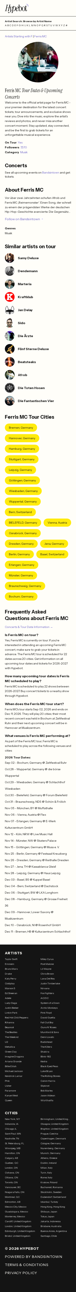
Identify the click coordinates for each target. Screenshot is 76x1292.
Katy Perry (10, 978)
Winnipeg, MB (12, 1148)
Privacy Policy (21, 1273)
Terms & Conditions (26, 1265)
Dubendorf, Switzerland (53, 1196)
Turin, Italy (46, 1172)
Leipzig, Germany (20, 470)
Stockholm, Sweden (51, 1192)
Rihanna (9, 1022)
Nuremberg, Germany (53, 1148)
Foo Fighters (47, 993)
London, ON (11, 1167)
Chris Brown (47, 973)
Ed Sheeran (11, 993)
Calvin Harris (48, 1080)
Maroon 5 (10, 988)
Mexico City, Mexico (15, 1206)
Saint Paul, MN (13, 1133)
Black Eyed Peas (49, 1066)
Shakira (45, 1051)
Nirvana (45, 988)
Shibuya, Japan (49, 1211)
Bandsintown (51, 172)
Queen (8, 1100)
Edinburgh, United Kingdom (20, 1231)
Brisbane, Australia (51, 1226)
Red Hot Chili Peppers (16, 1017)
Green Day (11, 1051)
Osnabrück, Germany (23, 533)
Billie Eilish (10, 1066)
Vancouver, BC (13, 1187)
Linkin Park (11, 1012)
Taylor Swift (11, 959)
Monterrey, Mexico (15, 1216)
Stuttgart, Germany (21, 459)
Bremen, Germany (21, 427)
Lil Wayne (46, 968)
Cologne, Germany (51, 1143)
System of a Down (50, 1002)
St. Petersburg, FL (14, 1143)
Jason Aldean (48, 1095)
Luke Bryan (47, 1071)
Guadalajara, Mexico (16, 1211)
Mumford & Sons (50, 1032)
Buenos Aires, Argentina (54, 1231)
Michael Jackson (14, 1071)
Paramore (10, 1090)
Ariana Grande (13, 1061)
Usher (8, 1085)
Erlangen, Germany (21, 565)
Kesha (44, 1061)
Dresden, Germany (21, 544)
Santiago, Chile (49, 1235)
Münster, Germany (21, 575)
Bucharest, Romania (52, 1187)
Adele (8, 998)
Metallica (10, 1046)
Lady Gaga (11, 1002)
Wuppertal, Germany (23, 501)
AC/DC (45, 998)
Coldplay (10, 983)
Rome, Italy (46, 1177)
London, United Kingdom (18, 1226)
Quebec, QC (11, 1162)
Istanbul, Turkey (49, 1201)
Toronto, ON (11, 1182)
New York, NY (12, 1119)
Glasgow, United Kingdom (55, 1123)
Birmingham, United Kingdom (56, 1119)
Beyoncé (9, 1027)
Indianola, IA (11, 1123)
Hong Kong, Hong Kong (53, 1206)
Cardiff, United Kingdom (18, 1221)
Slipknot (45, 1085)
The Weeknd (11, 1037)
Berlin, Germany (19, 554)
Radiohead (46, 1041)
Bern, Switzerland (20, 512)
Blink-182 (46, 1056)
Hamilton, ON (12, 1153)
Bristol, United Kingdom (17, 1235)
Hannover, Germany (22, 438)
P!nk (7, 1080)
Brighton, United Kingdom (55, 1128)
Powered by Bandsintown (33, 1256)
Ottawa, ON (11, 1177)
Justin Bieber (12, 1007)
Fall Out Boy (47, 1022)
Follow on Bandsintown (22, 219)
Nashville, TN (12, 1138)
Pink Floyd (46, 1012)
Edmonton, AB (12, 1201)
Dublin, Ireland (49, 1162)
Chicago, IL (11, 1128)
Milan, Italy (46, 1167)
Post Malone (47, 963)
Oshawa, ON (12, 1172)
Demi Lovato (47, 1037)
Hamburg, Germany (22, 449)
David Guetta (48, 1017)
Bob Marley (47, 1090)
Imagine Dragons (14, 1056)
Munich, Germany (50, 1153)
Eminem (9, 963)
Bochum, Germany (21, 596)
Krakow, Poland (49, 1182)
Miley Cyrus (47, 959)
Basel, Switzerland (52, 554)
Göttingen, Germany (22, 480)
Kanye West (11, 1095)
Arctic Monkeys (49, 1007)
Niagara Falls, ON (14, 1192)
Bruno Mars (11, 968)
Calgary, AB (11, 1157)
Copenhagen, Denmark (53, 1138)
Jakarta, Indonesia (51, 1221)
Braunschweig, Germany (25, 586)
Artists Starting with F (19, 36)
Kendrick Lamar (13, 1075)
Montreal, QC (12, 1196)
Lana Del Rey (48, 978)
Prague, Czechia (49, 1133)
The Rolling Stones (50, 1075)
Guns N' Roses (48, 1027)
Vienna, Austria (57, 522)
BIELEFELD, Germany (23, 522)
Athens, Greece (49, 1157)
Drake (8, 973)
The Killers (46, 1046)
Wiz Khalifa (47, 1100)
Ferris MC (40, 36)
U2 (6, 1041)
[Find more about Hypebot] (38, 8)
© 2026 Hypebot (22, 1248)
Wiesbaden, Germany (23, 491)
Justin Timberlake (50, 983)
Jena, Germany (54, 544)
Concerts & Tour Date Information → (29, 627)
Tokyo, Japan (47, 1216)
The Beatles (11, 1032)
